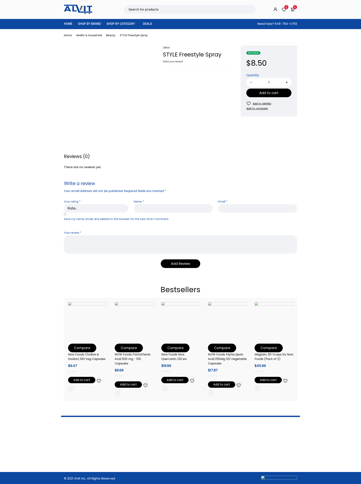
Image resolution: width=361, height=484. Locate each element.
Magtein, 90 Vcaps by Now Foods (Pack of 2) (274, 356)
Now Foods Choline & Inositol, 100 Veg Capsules (86, 356)
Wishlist (286, 7)
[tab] (77, 156)
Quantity (252, 75)
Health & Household (89, 35)
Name (139, 201)
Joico (166, 47)
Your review (72, 233)
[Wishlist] (258, 103)
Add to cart (268, 92)
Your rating (72, 201)
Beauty (110, 35)
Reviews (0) (77, 156)
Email (222, 201)
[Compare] (257, 108)
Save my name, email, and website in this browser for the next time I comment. (116, 219)
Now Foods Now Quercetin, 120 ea (174, 356)
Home (68, 35)
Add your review (173, 61)
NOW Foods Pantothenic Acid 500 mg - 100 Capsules (133, 359)
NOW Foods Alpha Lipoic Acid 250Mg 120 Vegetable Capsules (227, 359)
